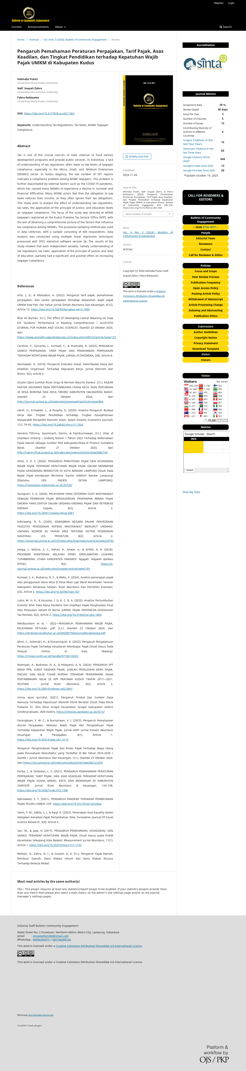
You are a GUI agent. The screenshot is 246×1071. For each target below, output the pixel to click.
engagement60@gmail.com (51, 936)
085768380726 (61, 939)
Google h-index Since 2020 (198, 165)
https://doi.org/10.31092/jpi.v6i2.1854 (76, 615)
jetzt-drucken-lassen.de (40, 1015)
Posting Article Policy (206, 293)
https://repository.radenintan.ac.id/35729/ (44, 485)
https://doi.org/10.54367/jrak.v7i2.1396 (42, 790)
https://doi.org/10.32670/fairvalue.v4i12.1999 (60, 309)
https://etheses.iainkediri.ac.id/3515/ (81, 712)
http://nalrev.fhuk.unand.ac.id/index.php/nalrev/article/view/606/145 (62, 452)
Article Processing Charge (206, 305)
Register (219, 3)
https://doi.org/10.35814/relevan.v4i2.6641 (45, 689)
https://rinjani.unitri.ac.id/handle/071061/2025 (47, 656)
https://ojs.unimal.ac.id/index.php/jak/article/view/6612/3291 (63, 762)
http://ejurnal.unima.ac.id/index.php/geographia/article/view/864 (60, 401)
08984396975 (41, 939)
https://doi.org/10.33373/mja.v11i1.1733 (55, 845)
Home (20, 39)
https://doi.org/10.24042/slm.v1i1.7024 (58, 424)
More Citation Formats (139, 214)
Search (227, 27)
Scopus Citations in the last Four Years (198, 142)
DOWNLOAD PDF (138, 156)
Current (17, 27)
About (59, 27)
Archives (34, 39)
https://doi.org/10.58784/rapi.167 (57, 592)
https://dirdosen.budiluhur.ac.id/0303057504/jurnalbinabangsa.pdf (61, 633)
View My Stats (191, 492)
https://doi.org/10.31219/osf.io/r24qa (77, 804)
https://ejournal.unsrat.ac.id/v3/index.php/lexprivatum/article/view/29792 (65, 541)
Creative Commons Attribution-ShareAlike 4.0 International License (144, 296)
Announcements (38, 27)
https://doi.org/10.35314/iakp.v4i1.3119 (42, 739)
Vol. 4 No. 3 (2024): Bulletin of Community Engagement (75, 39)
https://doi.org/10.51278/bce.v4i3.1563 (49, 113)
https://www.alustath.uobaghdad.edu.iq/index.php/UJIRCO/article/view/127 (66, 337)
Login (231, 3)
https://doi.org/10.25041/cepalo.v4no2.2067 (45, 513)
